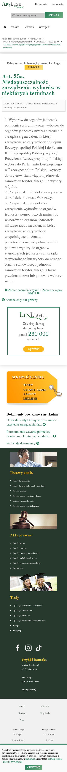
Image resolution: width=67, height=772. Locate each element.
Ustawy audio (34, 389)
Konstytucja (18, 568)
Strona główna (19, 38)
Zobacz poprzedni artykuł (22, 290)
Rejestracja (41, 4)
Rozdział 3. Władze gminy (47, 41)
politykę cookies (55, 758)
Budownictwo (18, 740)
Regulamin (45, 713)
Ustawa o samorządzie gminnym (17, 41)
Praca (22, 719)
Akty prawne (35, 38)
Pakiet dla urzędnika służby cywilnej (28, 485)
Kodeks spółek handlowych (25, 558)
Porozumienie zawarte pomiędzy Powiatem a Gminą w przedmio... (30, 433)
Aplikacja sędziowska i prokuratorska (29, 620)
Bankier (49, 740)
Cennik (29, 27)
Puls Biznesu (49, 734)
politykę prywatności (12, 761)
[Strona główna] (5, 28)
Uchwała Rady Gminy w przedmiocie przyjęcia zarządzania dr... (32, 422)
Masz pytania (28, 689)
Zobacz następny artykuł (45, 291)
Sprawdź (33, 349)
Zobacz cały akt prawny (21, 299)
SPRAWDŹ (33, 67)
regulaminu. (30, 758)
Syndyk (16, 625)
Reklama (45, 706)
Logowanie (57, 4)
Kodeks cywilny (20, 490)
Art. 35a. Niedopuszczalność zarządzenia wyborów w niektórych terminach (31, 46)
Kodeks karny (19, 543)
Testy (15, 27)
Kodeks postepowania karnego (26, 505)
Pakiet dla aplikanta (21, 480)
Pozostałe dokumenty (21, 443)
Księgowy (17, 630)
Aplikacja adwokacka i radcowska (27, 605)
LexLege (30, 398)
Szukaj (53, 15)
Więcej (45, 27)
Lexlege (17, 734)
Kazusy (29, 394)
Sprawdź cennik (28, 377)
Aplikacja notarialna (21, 615)
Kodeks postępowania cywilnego (27, 495)
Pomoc (22, 706)
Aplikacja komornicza (22, 610)
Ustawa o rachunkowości (23, 500)
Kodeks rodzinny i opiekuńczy (26, 553)
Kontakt (21, 713)
